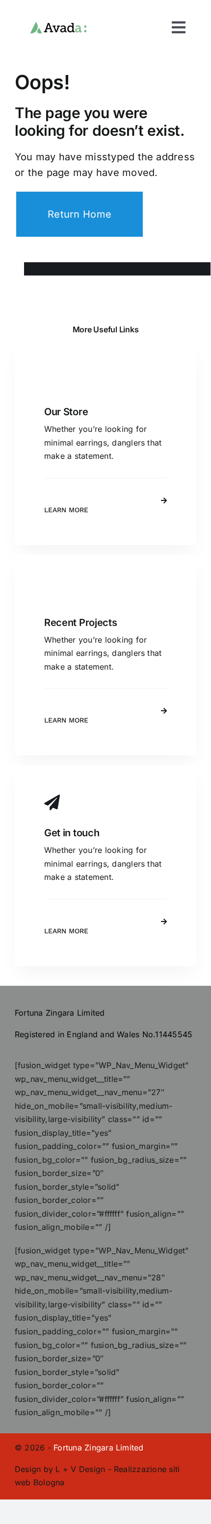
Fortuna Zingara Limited (98, 1447)
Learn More (66, 510)
